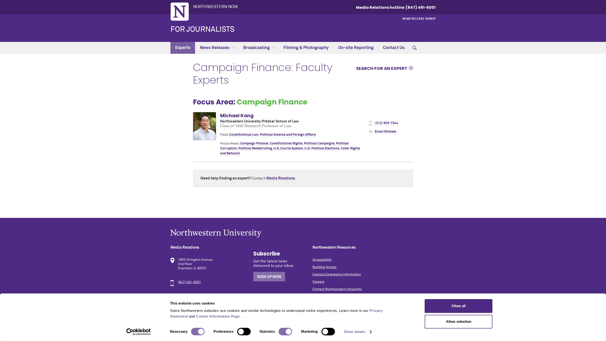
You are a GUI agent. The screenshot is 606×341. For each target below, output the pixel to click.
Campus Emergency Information (336, 274)
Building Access (324, 267)
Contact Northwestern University (337, 289)
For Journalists (202, 29)
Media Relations (280, 178)
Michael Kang (237, 115)
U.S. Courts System (288, 148)
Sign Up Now (269, 277)
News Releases (214, 48)
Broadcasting (256, 48)
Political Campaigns (319, 143)
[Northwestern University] (303, 233)
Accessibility (322, 259)
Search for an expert (381, 68)
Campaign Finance (254, 143)
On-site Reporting (356, 48)
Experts (182, 48)
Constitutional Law (243, 134)
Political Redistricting (255, 148)
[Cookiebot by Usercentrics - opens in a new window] (138, 331)
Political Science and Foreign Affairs (288, 134)
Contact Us (394, 48)
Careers (318, 281)
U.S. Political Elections (321, 148)
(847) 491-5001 (189, 282)
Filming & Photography (306, 48)
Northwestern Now (215, 7)
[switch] (244, 331)
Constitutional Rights (286, 143)
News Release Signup (419, 19)
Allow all (458, 306)
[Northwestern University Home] (179, 11)
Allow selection (458, 321)
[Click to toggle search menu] (414, 48)
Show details (354, 332)
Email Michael (385, 131)
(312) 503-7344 (386, 123)
